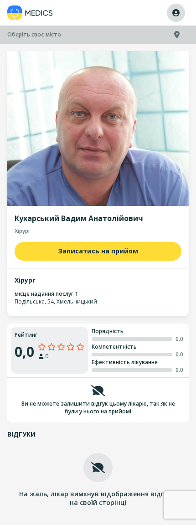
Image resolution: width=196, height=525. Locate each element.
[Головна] (30, 13)
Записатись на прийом (98, 251)
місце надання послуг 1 (46, 294)
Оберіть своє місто (34, 34)
